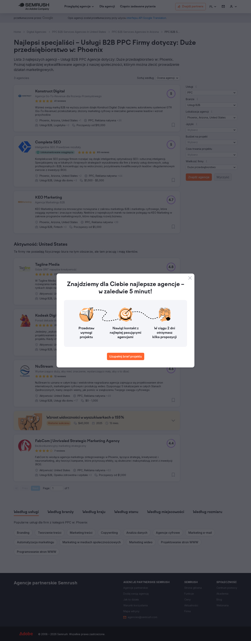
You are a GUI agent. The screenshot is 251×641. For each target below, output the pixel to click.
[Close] (190, 278)
